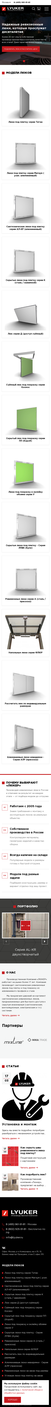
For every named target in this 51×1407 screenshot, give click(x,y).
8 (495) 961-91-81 (22, 2)
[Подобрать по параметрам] (33, 9)
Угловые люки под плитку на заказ (24, 1376)
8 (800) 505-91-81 (16, 1229)
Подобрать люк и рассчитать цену (21, 49)
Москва (5, 2)
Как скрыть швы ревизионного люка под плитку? (32, 1150)
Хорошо (12, 1400)
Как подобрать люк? (33, 1175)
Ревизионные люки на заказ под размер (26, 1371)
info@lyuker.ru (14, 1238)
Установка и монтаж (19, 1124)
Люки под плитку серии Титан (25, 122)
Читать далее (9, 1016)
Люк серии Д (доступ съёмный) (25, 334)
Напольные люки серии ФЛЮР (25, 653)
